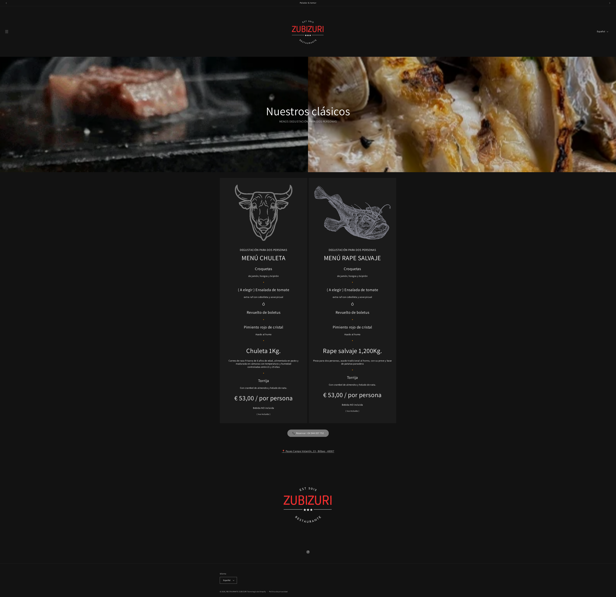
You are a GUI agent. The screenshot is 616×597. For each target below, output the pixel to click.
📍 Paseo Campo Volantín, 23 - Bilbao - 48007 (308, 451)
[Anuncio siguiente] (609, 3)
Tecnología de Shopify (256, 591)
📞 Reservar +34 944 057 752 (308, 433)
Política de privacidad (278, 591)
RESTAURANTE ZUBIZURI (236, 591)
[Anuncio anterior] (6, 3)
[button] (6, 31)
